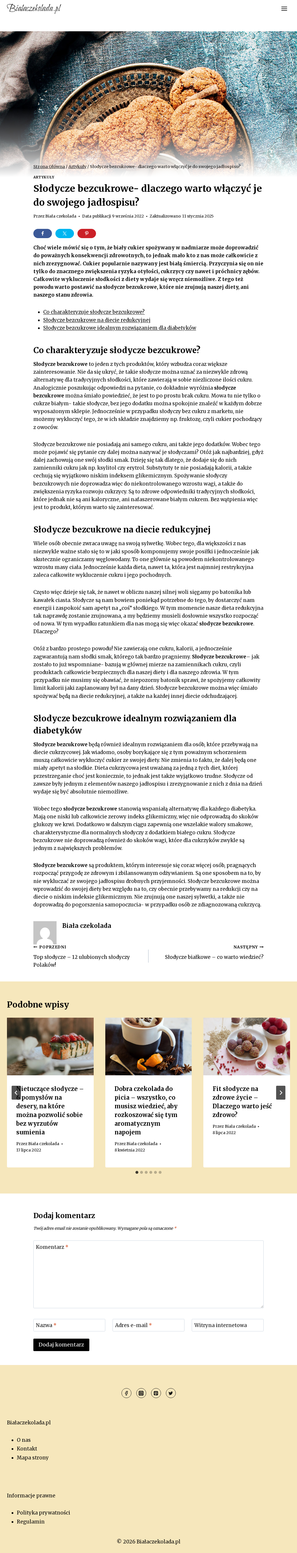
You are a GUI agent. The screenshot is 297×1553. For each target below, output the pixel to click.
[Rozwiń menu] (284, 8)
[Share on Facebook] (42, 233)
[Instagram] (141, 1393)
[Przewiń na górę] (282, 1544)
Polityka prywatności (43, 1513)
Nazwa (46, 1325)
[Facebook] (126, 1393)
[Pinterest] (156, 1393)
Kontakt (27, 1449)
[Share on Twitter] (64, 233)
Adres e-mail (133, 1325)
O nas (24, 1440)
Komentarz (52, 1247)
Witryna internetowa (220, 1325)
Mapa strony (33, 1458)
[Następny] (280, 1093)
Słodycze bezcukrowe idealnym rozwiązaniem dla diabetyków (119, 328)
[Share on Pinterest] (86, 233)
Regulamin (31, 1522)
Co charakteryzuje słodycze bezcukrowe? (94, 312)
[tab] (136, 1172)
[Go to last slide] (16, 1093)
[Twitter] (171, 1393)
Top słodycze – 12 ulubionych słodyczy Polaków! (81, 956)
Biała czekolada (60, 216)
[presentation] (50, 1046)
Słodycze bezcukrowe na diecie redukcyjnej (97, 320)
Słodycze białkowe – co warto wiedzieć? (214, 952)
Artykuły (44, 177)
